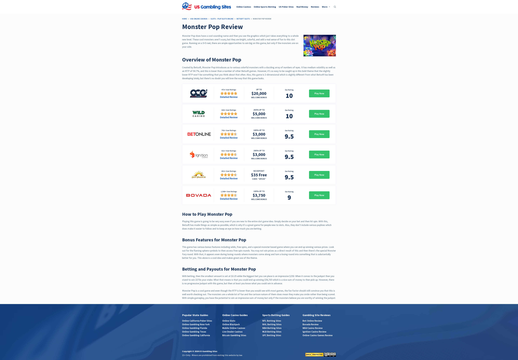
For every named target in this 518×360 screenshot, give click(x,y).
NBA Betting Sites (272, 328)
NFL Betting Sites (271, 320)
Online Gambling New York (196, 324)
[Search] (335, 7)
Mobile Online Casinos (233, 328)
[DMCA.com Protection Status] (314, 354)
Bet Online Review (312, 320)
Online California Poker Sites (197, 320)
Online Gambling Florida (194, 328)
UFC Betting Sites (271, 335)
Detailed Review (229, 97)
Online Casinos (243, 6)
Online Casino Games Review (318, 335)
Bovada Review (310, 324)
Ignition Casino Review (314, 331)
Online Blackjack (231, 324)
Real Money (302, 6)
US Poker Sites (286, 6)
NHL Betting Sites (272, 324)
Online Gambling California (196, 335)
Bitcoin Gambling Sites (234, 335)
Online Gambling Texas (194, 331)
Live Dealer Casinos (232, 331)
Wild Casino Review (313, 328)
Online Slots (228, 320)
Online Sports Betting (265, 6)
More (324, 6)
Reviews (315, 6)
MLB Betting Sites (271, 331)
